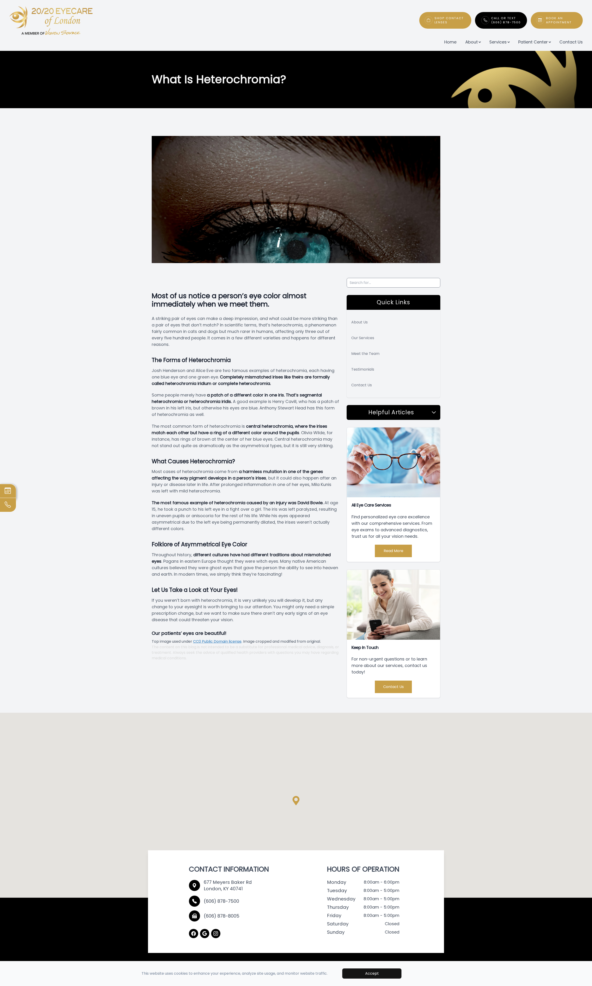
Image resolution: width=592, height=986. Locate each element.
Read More (393, 550)
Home (450, 42)
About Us (359, 322)
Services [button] (498, 42)
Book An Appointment (559, 20)
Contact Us (571, 42)
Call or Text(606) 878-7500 (506, 20)
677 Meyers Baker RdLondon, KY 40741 (228, 885)
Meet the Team (365, 353)
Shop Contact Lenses (449, 20)
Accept (372, 973)
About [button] (471, 42)
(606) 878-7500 (221, 901)
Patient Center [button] (533, 42)
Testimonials (362, 369)
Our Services (362, 338)
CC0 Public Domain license (217, 641)
